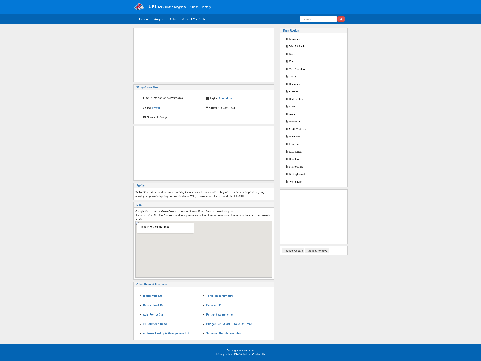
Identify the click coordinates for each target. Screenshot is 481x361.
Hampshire (295, 84)
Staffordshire (296, 166)
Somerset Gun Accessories (223, 333)
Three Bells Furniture (219, 296)
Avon (292, 114)
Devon (292, 106)
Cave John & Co (153, 305)
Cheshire (293, 91)
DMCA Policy (242, 354)
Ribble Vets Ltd (153, 296)
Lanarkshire (295, 144)
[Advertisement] (204, 55)
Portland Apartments (219, 314)
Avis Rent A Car (153, 314)
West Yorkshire (297, 69)
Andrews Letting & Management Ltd (166, 333)
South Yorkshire (297, 129)
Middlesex (294, 136)
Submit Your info (194, 19)
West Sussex (295, 181)
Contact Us (258, 354)
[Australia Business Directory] (139, 6)
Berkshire (294, 159)
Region (159, 19)
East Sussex (295, 151)
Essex (292, 54)
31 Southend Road (155, 324)
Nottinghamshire (298, 174)
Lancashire (295, 39)
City (173, 19)
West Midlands (297, 46)
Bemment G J (214, 305)
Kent (291, 61)
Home (143, 19)
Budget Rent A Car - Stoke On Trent (229, 324)
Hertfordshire (296, 99)
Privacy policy (224, 354)
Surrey (292, 76)
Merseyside (295, 121)
